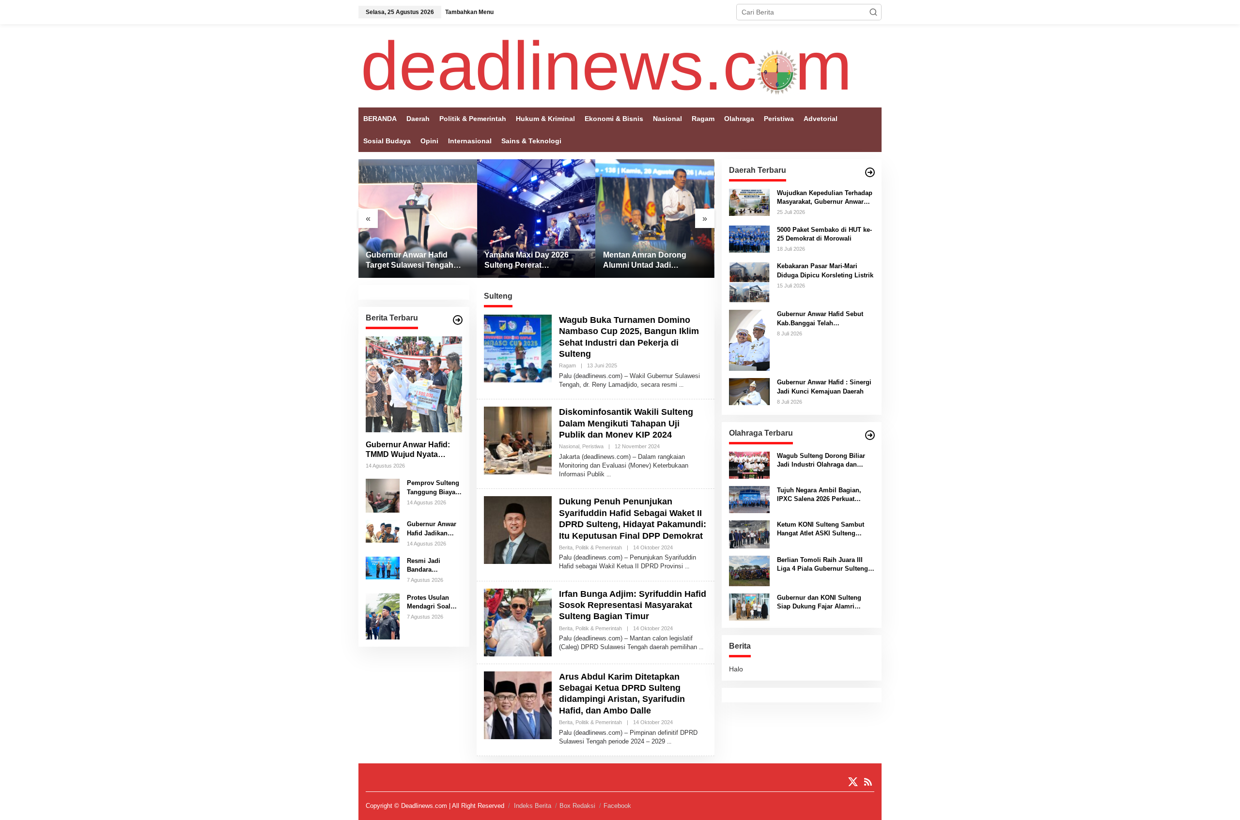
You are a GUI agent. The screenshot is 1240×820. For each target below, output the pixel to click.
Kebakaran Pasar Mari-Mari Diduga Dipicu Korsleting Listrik (825, 270)
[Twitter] (853, 782)
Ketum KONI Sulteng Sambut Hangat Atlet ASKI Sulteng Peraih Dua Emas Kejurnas (820, 529)
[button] (873, 12)
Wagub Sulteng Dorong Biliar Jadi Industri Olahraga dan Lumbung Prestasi (821, 460)
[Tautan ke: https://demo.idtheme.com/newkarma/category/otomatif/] (870, 172)
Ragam (567, 365)
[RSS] (868, 782)
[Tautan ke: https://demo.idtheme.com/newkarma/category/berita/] (458, 320)
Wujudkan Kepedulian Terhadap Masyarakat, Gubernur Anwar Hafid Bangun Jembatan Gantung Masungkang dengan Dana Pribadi (824, 197)
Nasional (569, 446)
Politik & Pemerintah (598, 547)
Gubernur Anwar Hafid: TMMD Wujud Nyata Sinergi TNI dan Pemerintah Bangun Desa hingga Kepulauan (413, 450)
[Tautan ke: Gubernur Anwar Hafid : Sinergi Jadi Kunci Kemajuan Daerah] (749, 391)
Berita (566, 547)
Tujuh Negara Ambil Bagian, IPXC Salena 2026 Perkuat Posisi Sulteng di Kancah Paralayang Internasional (819, 494)
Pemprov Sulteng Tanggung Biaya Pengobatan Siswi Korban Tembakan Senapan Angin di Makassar (434, 487)
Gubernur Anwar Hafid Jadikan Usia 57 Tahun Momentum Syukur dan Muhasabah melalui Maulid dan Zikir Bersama (434, 528)
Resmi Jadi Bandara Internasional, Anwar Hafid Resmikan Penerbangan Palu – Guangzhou (427, 565)
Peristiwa (593, 446)
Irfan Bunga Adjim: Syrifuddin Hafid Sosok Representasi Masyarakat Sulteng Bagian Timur (632, 605)
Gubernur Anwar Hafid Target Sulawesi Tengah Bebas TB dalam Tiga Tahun (417, 261)
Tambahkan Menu (469, 12)
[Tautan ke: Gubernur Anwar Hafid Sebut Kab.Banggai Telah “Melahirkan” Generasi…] (749, 340)
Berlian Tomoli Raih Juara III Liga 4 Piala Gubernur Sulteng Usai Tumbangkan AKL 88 (822, 564)
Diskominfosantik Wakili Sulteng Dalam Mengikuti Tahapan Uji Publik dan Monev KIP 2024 (626, 423)
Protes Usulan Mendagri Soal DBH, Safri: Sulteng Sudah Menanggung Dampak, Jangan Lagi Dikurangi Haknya (432, 602)
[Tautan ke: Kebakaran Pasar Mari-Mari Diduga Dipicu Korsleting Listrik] (749, 282)
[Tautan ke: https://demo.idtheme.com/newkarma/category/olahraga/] (870, 435)
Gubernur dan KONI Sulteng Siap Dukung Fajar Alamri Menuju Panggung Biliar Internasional (819, 602)
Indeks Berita (532, 805)
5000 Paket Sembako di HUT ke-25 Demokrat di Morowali (824, 234)
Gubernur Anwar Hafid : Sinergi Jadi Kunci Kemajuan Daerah (824, 387)
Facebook (617, 805)
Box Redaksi (577, 805)
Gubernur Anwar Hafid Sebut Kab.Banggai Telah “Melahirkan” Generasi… (820, 318)
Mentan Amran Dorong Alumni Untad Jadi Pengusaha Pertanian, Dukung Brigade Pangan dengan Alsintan (648, 261)
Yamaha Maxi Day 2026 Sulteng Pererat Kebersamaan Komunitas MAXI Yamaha (531, 261)
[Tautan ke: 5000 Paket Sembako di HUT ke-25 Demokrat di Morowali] (749, 238)
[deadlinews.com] (606, 65)
